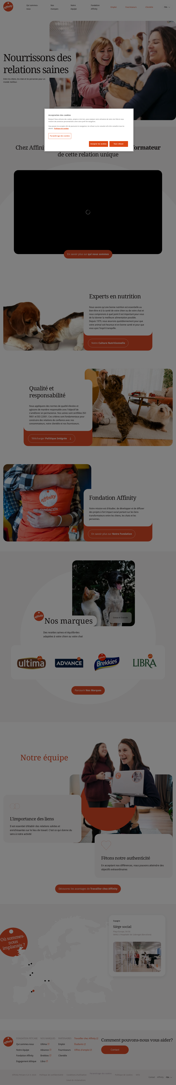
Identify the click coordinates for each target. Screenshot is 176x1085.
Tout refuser (119, 144)
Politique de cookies (61, 128)
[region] (89, 130)
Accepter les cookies (98, 144)
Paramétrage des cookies (60, 136)
